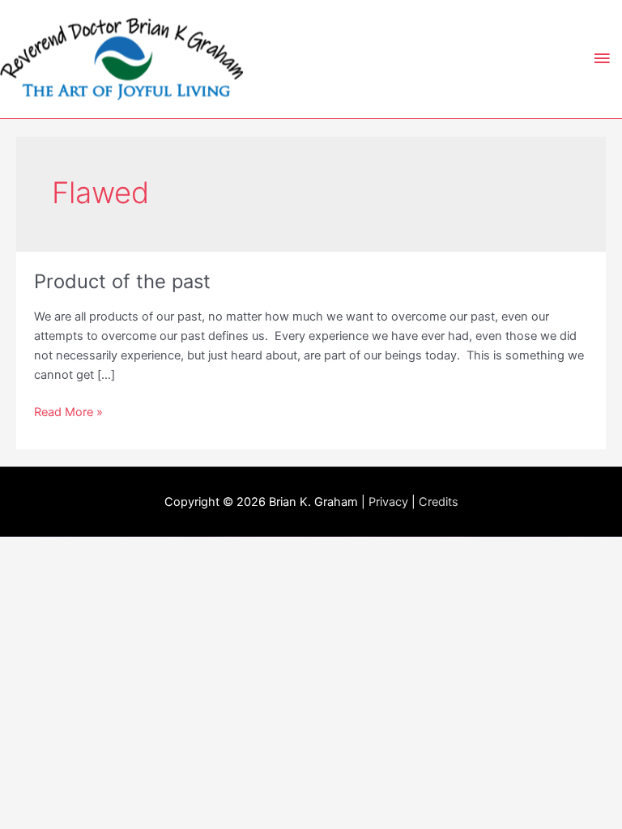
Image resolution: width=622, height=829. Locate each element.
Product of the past (122, 281)
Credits (438, 502)
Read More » (68, 413)
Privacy (388, 502)
